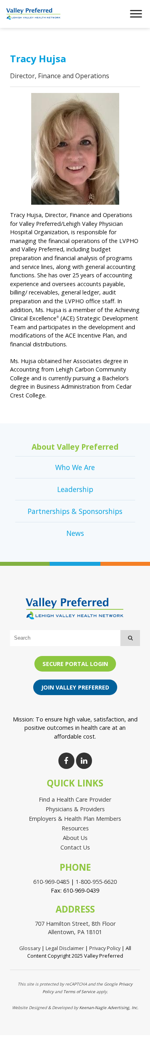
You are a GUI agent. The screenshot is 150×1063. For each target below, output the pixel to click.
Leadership (75, 489)
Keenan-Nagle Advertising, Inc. (108, 1007)
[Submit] (130, 638)
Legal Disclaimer (65, 948)
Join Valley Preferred (75, 687)
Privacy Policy (104, 948)
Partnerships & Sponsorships (75, 511)
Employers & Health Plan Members (75, 818)
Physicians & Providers (75, 809)
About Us (75, 838)
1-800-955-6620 (96, 881)
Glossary (29, 948)
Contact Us (75, 847)
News (75, 533)
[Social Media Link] (66, 761)
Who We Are (75, 467)
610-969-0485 (51, 881)
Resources (75, 828)
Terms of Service (79, 991)
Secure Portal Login (75, 664)
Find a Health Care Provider (75, 799)
